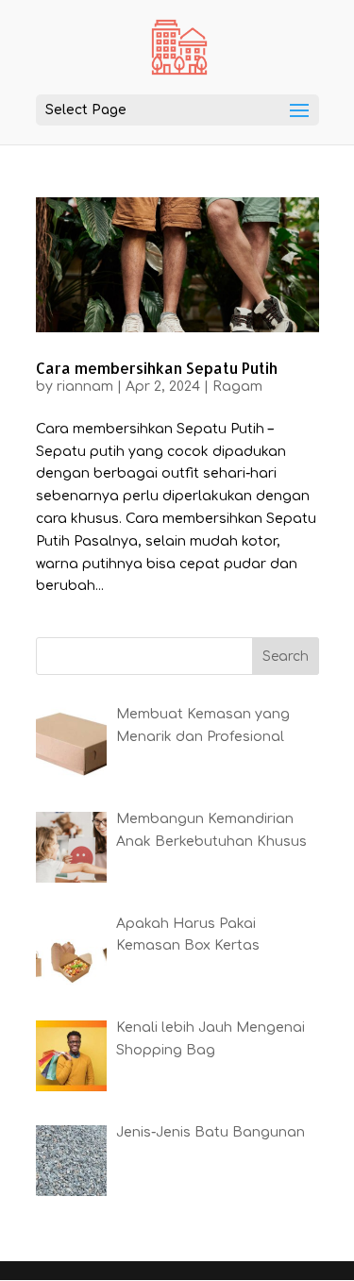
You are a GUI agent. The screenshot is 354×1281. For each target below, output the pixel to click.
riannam (85, 386)
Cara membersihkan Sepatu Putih (157, 368)
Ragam (237, 386)
